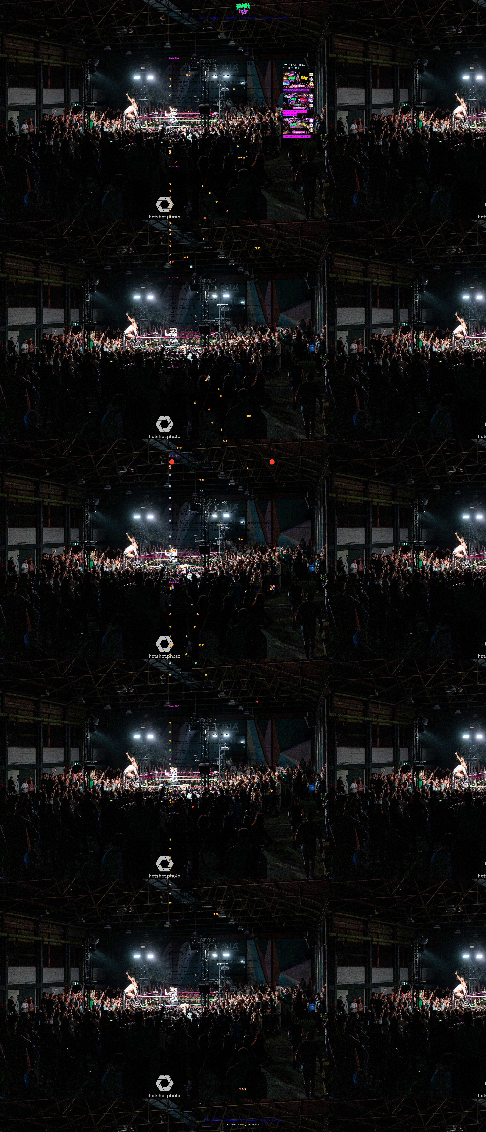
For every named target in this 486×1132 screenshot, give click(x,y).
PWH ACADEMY (249, 18)
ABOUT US (267, 18)
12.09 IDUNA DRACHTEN (296, 90)
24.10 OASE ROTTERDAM (296, 136)
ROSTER (214, 18)
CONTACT (282, 18)
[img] (243, 7)
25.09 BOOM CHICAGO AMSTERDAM (295, 113)
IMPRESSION (231, 18)
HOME (202, 18)
